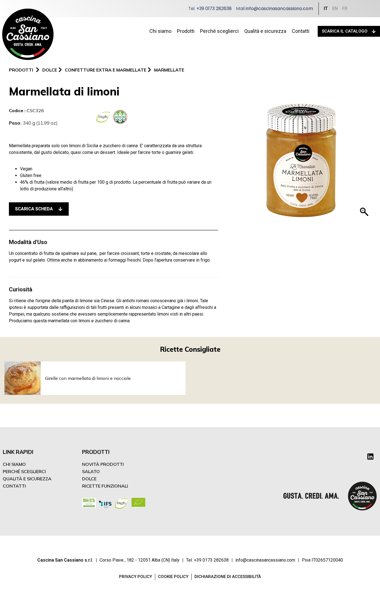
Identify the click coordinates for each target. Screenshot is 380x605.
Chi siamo (160, 31)
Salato (91, 471)
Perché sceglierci (219, 31)
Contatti (300, 31)
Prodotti (185, 31)
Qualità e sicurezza (265, 31)
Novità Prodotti (103, 464)
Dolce (89, 478)
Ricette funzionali (105, 486)
